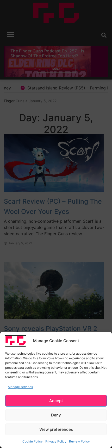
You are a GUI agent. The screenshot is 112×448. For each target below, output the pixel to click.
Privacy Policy (55, 441)
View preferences (56, 429)
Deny (56, 415)
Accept (56, 400)
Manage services (20, 387)
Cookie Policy (32, 441)
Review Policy (79, 441)
